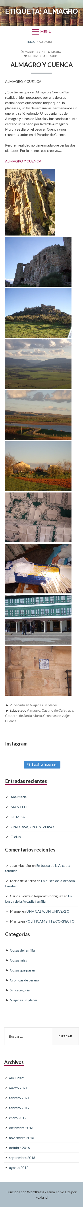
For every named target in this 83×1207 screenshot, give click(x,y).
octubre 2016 (19, 1147)
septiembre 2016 (22, 1157)
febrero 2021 (19, 1098)
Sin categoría (20, 990)
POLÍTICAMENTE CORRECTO (50, 921)
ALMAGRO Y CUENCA (23, 161)
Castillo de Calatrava (57, 710)
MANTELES (20, 807)
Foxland (42, 1197)
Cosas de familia (22, 950)
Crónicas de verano (24, 980)
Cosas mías (18, 960)
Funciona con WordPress (25, 1192)
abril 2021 (17, 1078)
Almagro (33, 710)
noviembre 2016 (21, 1138)
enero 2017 (17, 1118)
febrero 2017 (19, 1108)
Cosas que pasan (22, 970)
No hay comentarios (42, 56)
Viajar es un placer (43, 705)
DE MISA (18, 817)
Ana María (19, 797)
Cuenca (10, 721)
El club (16, 836)
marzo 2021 (18, 1088)
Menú (45, 31)
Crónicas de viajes (56, 715)
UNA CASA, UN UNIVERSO (32, 827)
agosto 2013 (18, 1167)
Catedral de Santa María (23, 715)
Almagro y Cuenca (41, 64)
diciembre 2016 (21, 1128)
